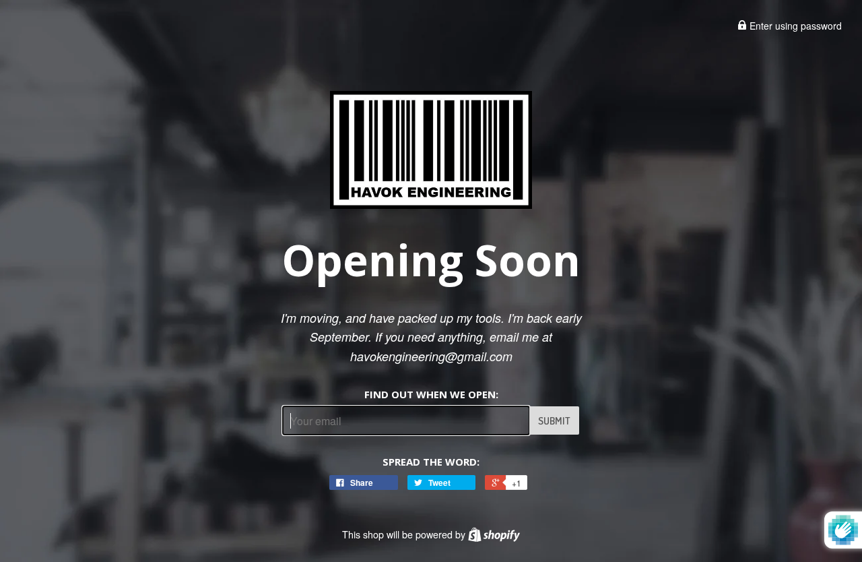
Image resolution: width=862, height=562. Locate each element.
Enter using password (794, 25)
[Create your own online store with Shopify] (494, 534)
